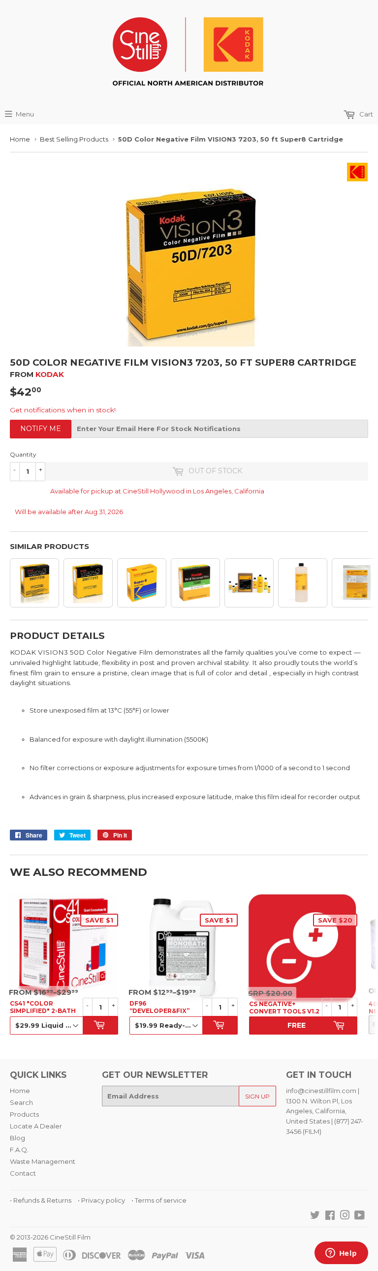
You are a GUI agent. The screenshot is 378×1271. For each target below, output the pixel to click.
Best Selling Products (74, 139)
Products (24, 1114)
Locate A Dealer (36, 1126)
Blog (17, 1138)
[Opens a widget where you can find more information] (341, 1254)
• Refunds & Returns (40, 1200)
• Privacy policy (101, 1200)
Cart (365, 114)
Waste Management (42, 1161)
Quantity (23, 454)
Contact (23, 1173)
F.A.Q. (19, 1150)
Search (21, 1102)
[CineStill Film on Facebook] (330, 1216)
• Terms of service (159, 1200)
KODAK (49, 374)
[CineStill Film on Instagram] (345, 1216)
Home (20, 139)
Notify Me (40, 428)
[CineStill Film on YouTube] (359, 1216)
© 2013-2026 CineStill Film (50, 1237)
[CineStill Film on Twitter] (315, 1216)
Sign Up (257, 1096)
